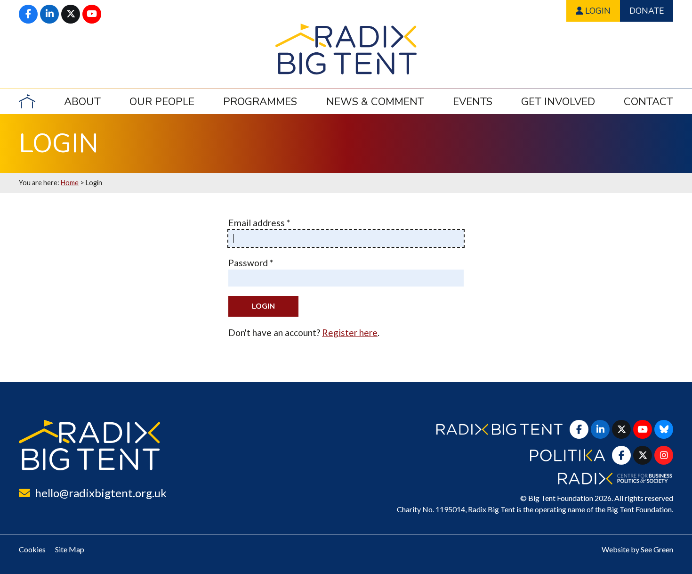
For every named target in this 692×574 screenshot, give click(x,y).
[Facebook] (28, 14)
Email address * (259, 222)
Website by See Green (637, 549)
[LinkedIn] (49, 14)
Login (597, 10)
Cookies (32, 549)
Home (70, 183)
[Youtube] (91, 14)
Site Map (69, 549)
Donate (646, 10)
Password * (250, 262)
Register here (350, 332)
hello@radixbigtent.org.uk (101, 493)
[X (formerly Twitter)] (70, 14)
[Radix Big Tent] (89, 445)
